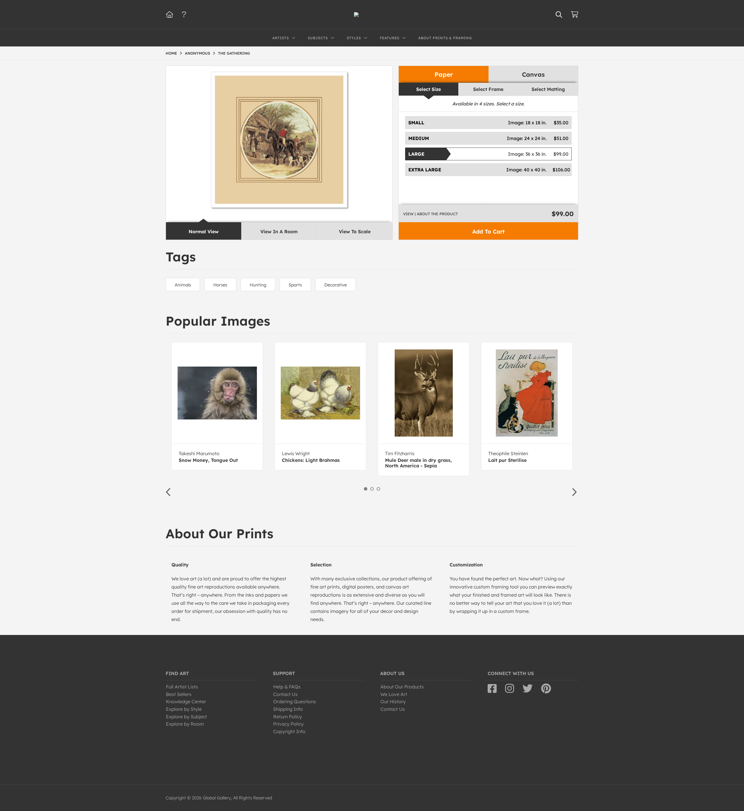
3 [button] (378, 489)
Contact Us (285, 694)
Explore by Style (184, 709)
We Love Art (393, 694)
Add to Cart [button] (488, 231)
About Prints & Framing (445, 38)
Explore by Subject (186, 717)
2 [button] (372, 489)
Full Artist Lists (182, 687)
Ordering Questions (294, 701)
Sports (295, 285)
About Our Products (402, 687)
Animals (183, 285)
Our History (393, 701)
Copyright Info (289, 731)
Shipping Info (288, 709)
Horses (220, 285)
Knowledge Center (186, 701)
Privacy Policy (288, 724)
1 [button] (365, 489)
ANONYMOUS (197, 53)
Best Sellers (179, 694)
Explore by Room (185, 724)
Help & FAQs (287, 687)
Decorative (335, 285)
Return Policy (287, 717)
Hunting (258, 285)
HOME (171, 53)
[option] (217, 406)
